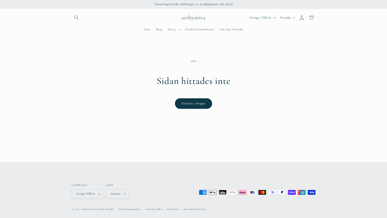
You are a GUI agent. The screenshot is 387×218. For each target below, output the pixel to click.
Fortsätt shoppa (194, 103)
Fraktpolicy (173, 209)
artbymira (86, 209)
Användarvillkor (154, 209)
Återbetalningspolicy (129, 209)
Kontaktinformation (195, 209)
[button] (76, 17)
